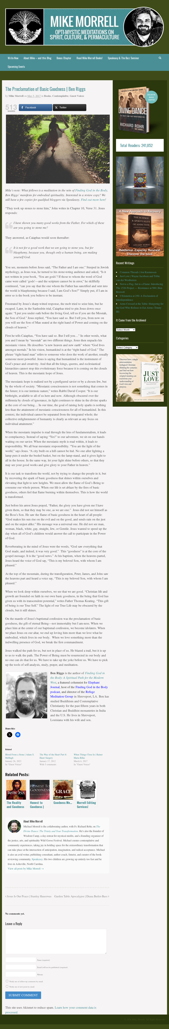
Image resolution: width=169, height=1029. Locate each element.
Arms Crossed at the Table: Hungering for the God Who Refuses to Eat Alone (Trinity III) (139, 307)
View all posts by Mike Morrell (26, 868)
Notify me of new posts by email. (22, 986)
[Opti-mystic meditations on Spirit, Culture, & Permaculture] (84, 45)
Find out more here (93, 199)
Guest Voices (77, 96)
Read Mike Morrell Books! (89, 58)
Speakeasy (37, 859)
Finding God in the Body (91, 190)
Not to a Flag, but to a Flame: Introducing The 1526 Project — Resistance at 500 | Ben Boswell (139, 288)
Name (43, 960)
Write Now (13, 58)
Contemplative (60, 96)
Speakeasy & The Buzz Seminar (123, 58)
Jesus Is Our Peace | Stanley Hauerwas (28, 896)
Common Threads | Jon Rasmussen (138, 272)
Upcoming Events (16, 67)
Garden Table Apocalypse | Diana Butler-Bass (81, 896)
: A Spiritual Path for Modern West (77, 677)
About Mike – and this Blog (37, 58)
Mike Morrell (16, 96)
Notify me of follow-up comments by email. (26, 981)
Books (47, 96)
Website (40, 974)
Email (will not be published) (52, 967)
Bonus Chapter (64, 58)
